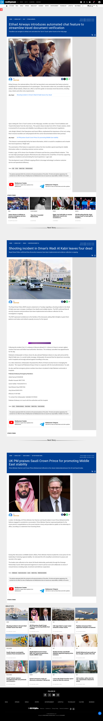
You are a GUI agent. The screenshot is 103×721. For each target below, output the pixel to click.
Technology (63, 5)
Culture (81, 702)
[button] (2, 2)
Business (41, 5)
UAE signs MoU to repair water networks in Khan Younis (62, 626)
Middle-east (14, 572)
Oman (7, 621)
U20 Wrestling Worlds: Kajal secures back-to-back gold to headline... (84, 216)
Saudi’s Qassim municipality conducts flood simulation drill (15, 653)
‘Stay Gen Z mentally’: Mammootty (37, 215)
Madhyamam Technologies (49, 715)
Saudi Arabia (32, 621)
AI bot (16, 168)
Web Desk (16, 80)
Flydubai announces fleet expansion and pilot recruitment (85, 626)
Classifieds (31, 2)
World (21, 5)
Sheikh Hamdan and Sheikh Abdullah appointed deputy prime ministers (63, 653)
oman (13, 406)
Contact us (48, 708)
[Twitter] (64, 79)
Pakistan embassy (20, 406)
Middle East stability (42, 572)
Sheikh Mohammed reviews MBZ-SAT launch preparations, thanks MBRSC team (39, 653)
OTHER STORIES (11, 195)
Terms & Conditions (64, 708)
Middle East (34, 5)
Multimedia (78, 5)
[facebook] (62, 79)
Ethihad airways (29, 168)
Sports (47, 5)
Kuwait (31, 674)
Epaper (21, 2)
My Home (11, 5)
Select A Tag (21, 168)
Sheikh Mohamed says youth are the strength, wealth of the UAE (86, 653)
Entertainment (54, 5)
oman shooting (41, 406)
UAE (13, 168)
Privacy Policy (55, 708)
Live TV (26, 2)
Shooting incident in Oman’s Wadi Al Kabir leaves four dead (34, 95)
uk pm (29, 572)
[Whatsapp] (67, 79)
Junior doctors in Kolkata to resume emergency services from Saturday (17, 216)
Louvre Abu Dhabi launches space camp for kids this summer (63, 679)
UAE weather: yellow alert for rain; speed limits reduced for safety (85, 679)
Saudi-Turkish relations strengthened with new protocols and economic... (16, 679)
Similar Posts (10, 606)
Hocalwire (62, 715)
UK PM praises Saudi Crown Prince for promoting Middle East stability (37, 137)
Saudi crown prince (22, 572)
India (17, 5)
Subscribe (38, 2)
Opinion (27, 5)
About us (42, 708)
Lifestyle (70, 5)
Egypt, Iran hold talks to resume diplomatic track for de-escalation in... (62, 216)
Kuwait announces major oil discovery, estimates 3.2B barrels (40, 679)
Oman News (27, 406)
